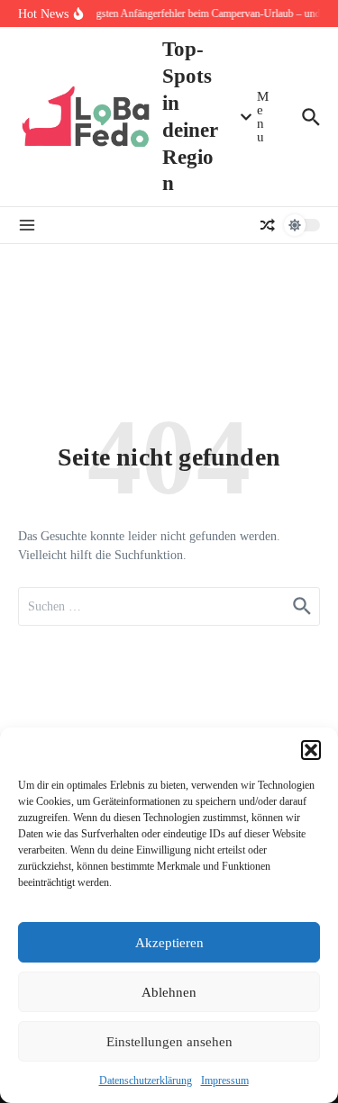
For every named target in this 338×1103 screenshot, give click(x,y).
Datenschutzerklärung (145, 1080)
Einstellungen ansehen (169, 1042)
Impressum (225, 1080)
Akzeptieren (169, 943)
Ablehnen (169, 992)
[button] (311, 750)
